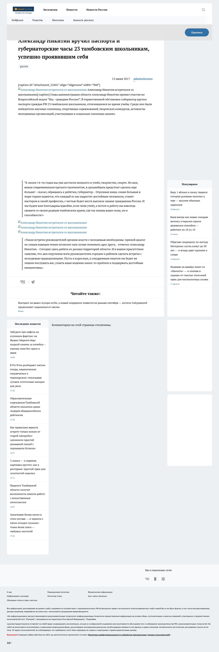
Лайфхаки (17, 20)
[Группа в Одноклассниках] (155, 579)
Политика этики (54, 596)
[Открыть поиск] (203, 9)
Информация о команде (18, 596)
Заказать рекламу (83, 20)
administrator (143, 79)
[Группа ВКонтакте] (147, 579)
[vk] (23, 282)
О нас (9, 592)
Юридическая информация (100, 592)
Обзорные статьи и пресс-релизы (22, 600)
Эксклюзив (50, 9)
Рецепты (38, 20)
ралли (24, 66)
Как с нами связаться (97, 596)
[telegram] (34, 282)
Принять (197, 32)
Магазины (58, 20)
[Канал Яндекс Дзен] (163, 579)
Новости (71, 9)
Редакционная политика (58, 592)
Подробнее (91, 619)
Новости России (96, 9)
